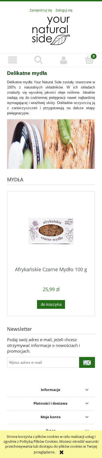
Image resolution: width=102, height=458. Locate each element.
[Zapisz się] (87, 362)
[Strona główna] (51, 30)
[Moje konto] (64, 60)
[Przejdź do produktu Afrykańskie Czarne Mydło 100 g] (51, 231)
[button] (13, 60)
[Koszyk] (89, 60)
